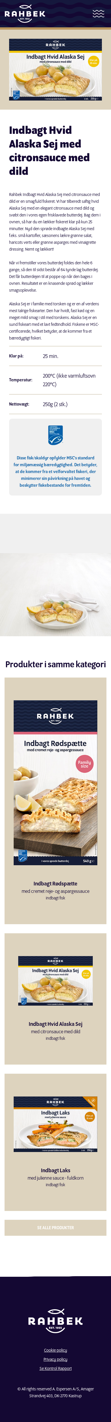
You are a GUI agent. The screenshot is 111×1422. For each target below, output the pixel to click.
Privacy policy (55, 1359)
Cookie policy (55, 1350)
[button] (98, 13)
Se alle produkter (55, 1227)
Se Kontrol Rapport (56, 1368)
